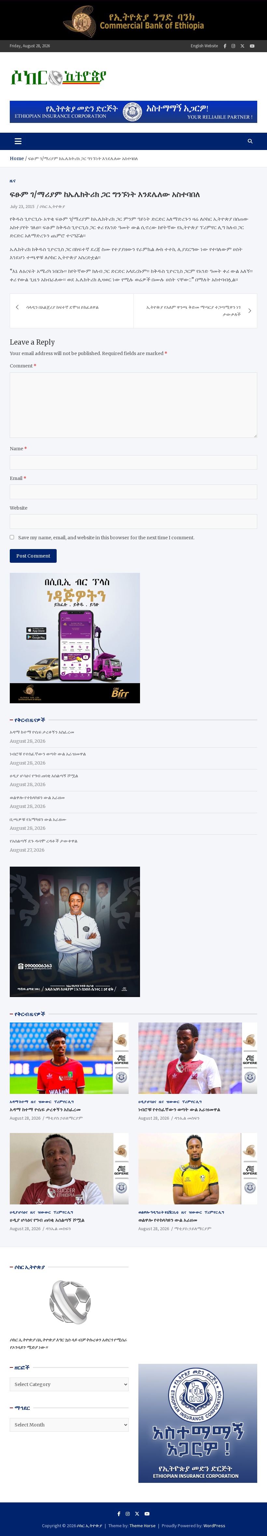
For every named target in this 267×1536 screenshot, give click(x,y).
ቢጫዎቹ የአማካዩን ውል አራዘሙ (38, 819)
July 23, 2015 (22, 206)
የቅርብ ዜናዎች (30, 1014)
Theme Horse (143, 1526)
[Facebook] (225, 46)
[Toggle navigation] (18, 141)
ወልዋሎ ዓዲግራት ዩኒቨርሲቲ (158, 1212)
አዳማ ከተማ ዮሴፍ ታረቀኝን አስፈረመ (42, 732)
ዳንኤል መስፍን (187, 1118)
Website (18, 508)
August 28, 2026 (25, 1118)
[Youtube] (252, 46)
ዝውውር (44, 1101)
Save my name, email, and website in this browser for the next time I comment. (106, 538)
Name (18, 449)
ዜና (13, 181)
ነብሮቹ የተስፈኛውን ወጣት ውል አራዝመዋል (48, 754)
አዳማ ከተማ (19, 1101)
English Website (204, 46)
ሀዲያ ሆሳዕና (147, 1101)
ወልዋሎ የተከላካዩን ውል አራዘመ (37, 797)
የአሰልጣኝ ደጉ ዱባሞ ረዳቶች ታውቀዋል (43, 841)
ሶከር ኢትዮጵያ (52, 206)
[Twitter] (242, 46)
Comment (23, 366)
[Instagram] (233, 46)
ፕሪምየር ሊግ (64, 1101)
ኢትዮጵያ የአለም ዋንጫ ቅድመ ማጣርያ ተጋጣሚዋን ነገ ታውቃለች (194, 310)
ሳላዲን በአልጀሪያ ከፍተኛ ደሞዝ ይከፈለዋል (62, 307)
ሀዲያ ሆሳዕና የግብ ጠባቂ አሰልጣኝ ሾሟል (44, 776)
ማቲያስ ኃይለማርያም (64, 1118)
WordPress (214, 1526)
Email (18, 478)
